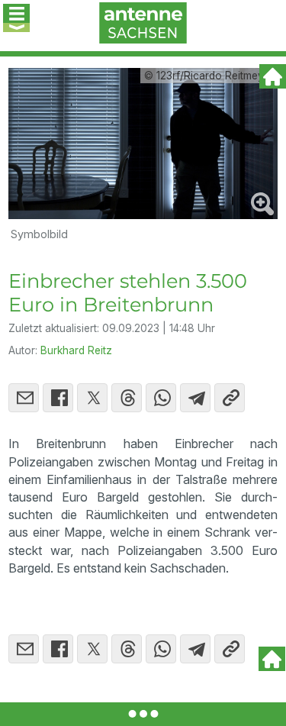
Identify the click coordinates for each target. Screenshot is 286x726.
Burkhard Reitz (76, 350)
